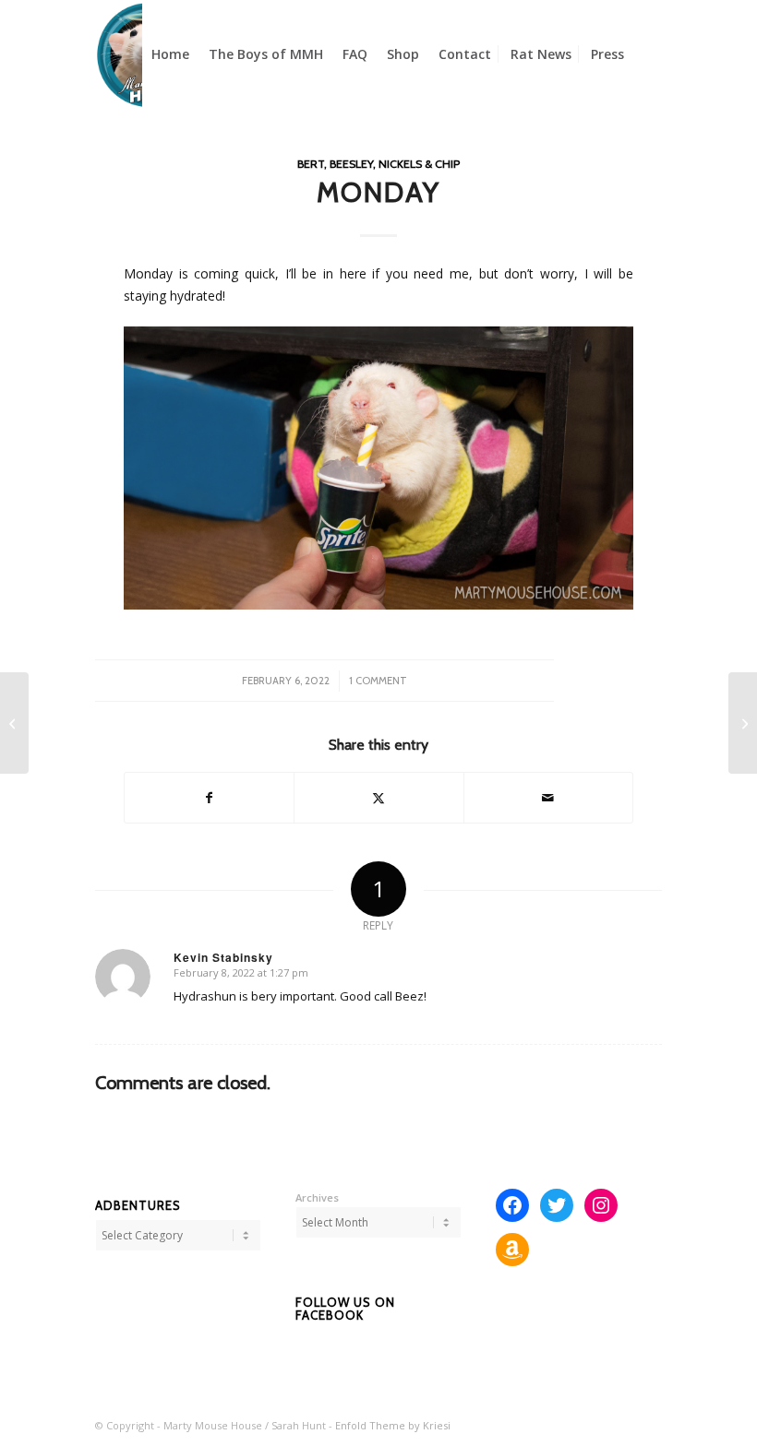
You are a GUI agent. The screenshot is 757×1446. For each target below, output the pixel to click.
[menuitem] (170, 54)
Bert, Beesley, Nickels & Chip (378, 164)
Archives (317, 1197)
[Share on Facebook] (209, 798)
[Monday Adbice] (742, 723)
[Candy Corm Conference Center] (14, 723)
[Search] (647, 54)
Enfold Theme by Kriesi (393, 1425)
